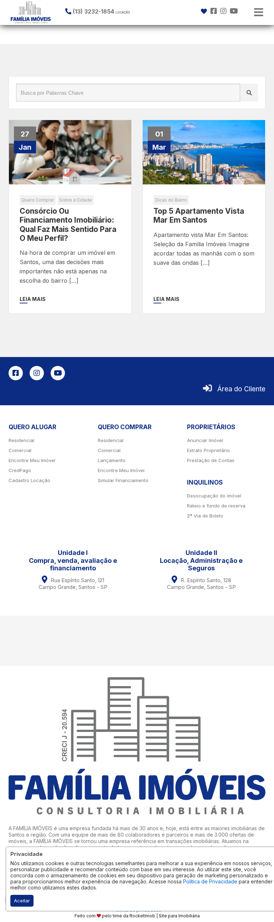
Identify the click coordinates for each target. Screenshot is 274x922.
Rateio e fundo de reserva (216, 506)
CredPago (20, 470)
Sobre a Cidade (75, 200)
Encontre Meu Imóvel (32, 460)
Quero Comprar (37, 200)
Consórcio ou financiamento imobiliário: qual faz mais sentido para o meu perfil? (68, 225)
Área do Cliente (241, 389)
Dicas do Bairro (171, 200)
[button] (109, 11)
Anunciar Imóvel (205, 440)
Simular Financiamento (123, 480)
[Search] (249, 92)
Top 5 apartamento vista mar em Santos (198, 215)
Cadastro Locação (29, 480)
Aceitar (22, 900)
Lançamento (112, 460)
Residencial (21, 440)
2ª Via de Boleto (205, 516)
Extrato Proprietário (208, 450)
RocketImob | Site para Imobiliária (165, 915)
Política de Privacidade (210, 881)
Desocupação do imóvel (214, 496)
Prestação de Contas (210, 460)
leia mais (33, 299)
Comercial (20, 450)
